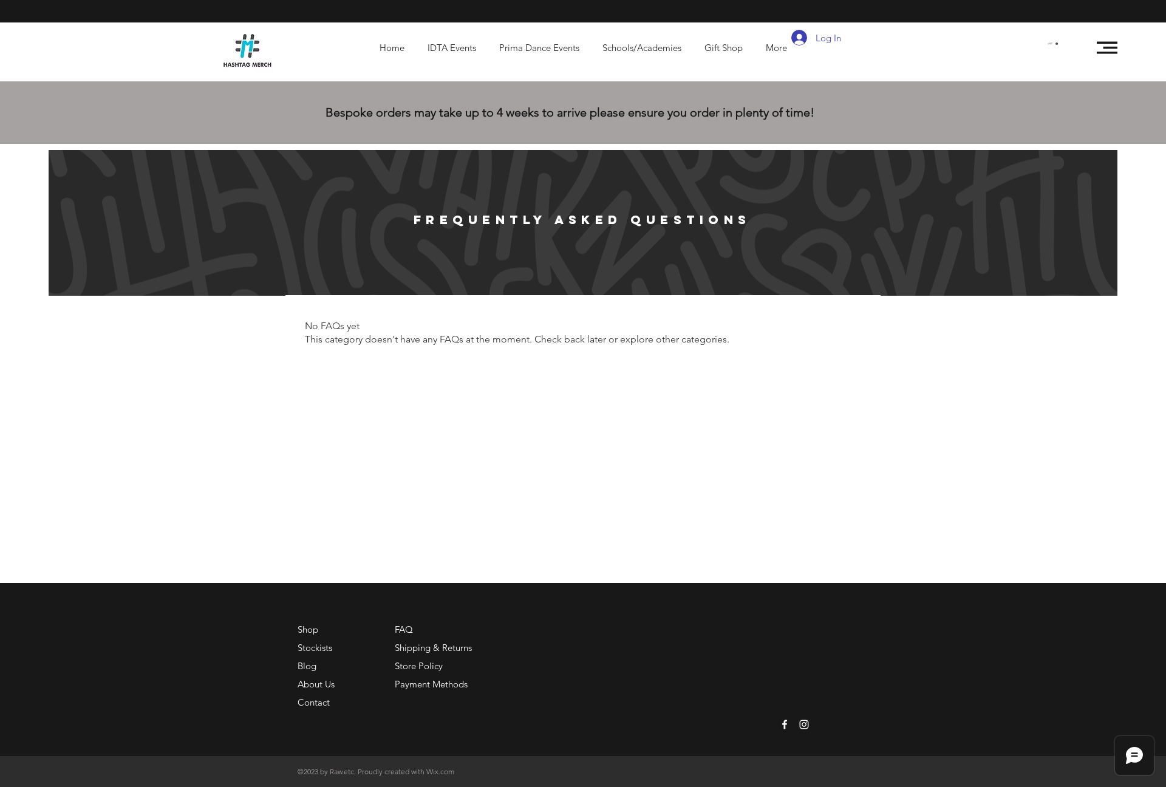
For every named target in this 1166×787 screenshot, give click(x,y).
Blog (307, 666)
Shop (308, 629)
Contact (314, 702)
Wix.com (440, 771)
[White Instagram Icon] (804, 724)
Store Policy (419, 666)
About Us (316, 684)
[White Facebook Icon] (785, 724)
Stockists (315, 647)
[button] (1053, 44)
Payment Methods (432, 684)
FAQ (404, 629)
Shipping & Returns (433, 647)
